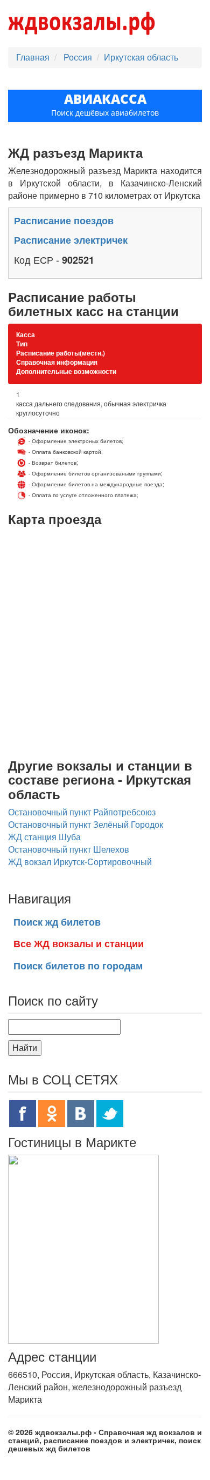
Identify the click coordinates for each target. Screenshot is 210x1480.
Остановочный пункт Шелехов (68, 849)
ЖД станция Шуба (44, 837)
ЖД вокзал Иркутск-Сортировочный (80, 861)
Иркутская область (141, 57)
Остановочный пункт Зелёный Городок (85, 824)
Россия (79, 57)
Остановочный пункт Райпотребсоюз (82, 812)
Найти (24, 1047)
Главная (33, 57)
